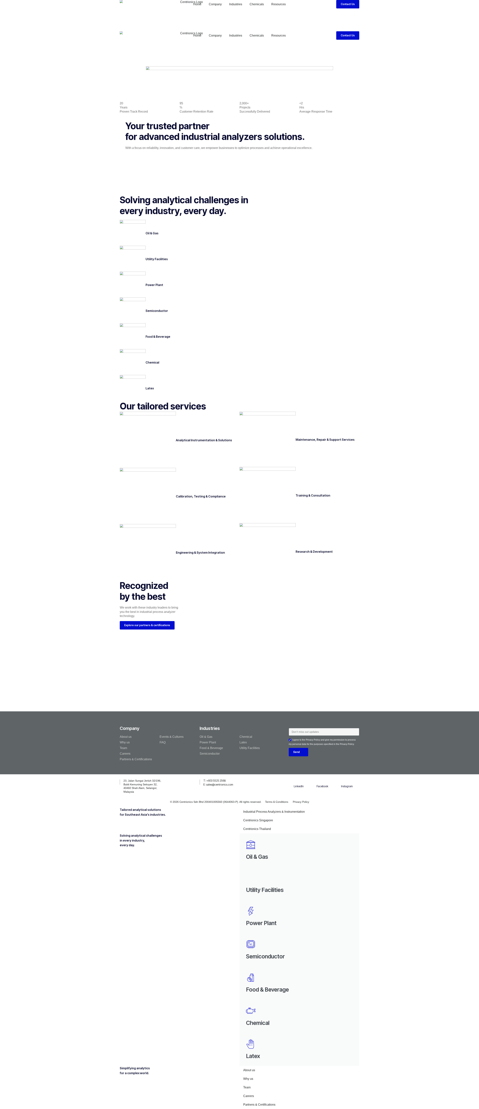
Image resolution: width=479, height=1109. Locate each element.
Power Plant (154, 285)
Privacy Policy (301, 801)
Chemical (152, 362)
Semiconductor (157, 311)
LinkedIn (299, 786)
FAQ (163, 742)
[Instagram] (347, 781)
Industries (235, 4)
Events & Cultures (172, 736)
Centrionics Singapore (258, 820)
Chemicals (257, 4)
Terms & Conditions (276, 801)
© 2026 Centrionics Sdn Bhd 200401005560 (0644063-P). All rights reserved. (215, 801)
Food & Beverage (158, 336)
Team (123, 748)
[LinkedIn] (299, 781)
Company (215, 4)
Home (197, 4)
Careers (125, 753)
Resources (278, 4)
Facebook (322, 786)
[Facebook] (322, 781)
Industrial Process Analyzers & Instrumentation (274, 811)
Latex (150, 388)
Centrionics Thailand (257, 828)
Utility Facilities (157, 259)
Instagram (347, 786)
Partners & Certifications (136, 759)
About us (126, 736)
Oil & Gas (152, 233)
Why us (125, 742)
